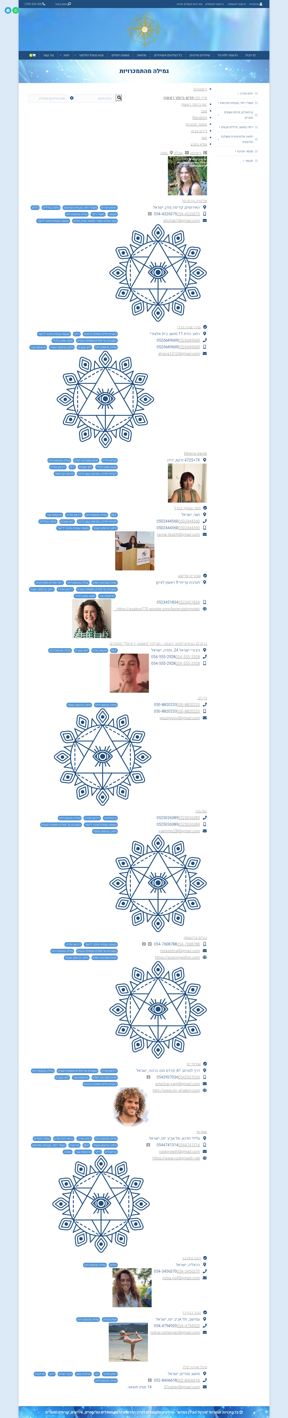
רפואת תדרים (109, 208)
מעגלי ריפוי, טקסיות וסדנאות (80, 208)
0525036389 (189, 818)
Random (199, 118)
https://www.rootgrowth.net (176, 1158)
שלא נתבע (199, 144)
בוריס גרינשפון (195, 937)
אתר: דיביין (50, 1415)
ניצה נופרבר (191, 1258)
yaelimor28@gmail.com (179, 831)
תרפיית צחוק (83, 1374)
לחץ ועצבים (84, 347)
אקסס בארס (99, 650)
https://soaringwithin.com (177, 957)
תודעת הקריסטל (64, 474)
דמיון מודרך (84, 1139)
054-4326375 (188, 214)
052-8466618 (188, 1380)
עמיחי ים (194, 1064)
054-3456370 (188, 1271)
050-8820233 (188, 705)
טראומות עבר (38, 347)
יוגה (97, 1374)
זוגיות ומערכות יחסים (86, 460)
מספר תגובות (196, 124)
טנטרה (67, 1152)
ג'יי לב (202, 698)
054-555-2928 (188, 657)
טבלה (179, 153)
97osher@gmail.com (182, 1387)
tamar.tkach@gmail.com (178, 534)
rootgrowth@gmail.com (179, 1151)
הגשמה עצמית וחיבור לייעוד (53, 221)
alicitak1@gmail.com (181, 220)
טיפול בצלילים (51, 208)
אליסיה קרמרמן (194, 201)
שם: (204, 111)
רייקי (77, 334)
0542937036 (189, 1077)
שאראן (201, 1132)
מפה (164, 153)
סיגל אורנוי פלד (194, 1367)
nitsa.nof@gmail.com (181, 1278)
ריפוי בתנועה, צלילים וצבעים (237, 127)
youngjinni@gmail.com (179, 718)
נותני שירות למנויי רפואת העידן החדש (95, 221)
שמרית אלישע (189, 576)
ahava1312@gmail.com (179, 354)
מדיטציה (74, 1145)
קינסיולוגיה (110, 818)
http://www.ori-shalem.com (176, 1090)
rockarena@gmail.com (180, 951)
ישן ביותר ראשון (194, 104)
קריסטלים (111, 1152)
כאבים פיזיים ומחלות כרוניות (100, 334)
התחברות (254, 4)
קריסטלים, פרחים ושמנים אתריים (238, 115)
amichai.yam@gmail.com (177, 1084)
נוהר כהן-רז (192, 1312)
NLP (114, 515)
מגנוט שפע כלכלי (63, 341)
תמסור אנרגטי (245, 151)
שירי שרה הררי (189, 327)
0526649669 (189, 340)
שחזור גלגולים (42, 1139)
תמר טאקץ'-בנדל (187, 508)
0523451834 (189, 602)
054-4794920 (188, 1326)
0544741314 (189, 1145)
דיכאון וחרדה (57, 467)
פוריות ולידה (109, 460)
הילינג (35, 208)
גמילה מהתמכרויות (76, 214)
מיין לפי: (185, 98)
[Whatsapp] (15, 10)
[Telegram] (8, 10)
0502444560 (189, 521)
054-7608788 (188, 944)
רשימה (196, 153)
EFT (72, 467)
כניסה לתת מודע (63, 1139)
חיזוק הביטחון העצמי (61, 347)
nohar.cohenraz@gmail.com (175, 1332)
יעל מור (201, 811)
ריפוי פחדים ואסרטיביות (49, 583)
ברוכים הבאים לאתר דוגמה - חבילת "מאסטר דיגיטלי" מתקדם (158, 643)
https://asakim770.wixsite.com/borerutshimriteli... (157, 609)
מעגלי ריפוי (98, 214)
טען (204, 137)
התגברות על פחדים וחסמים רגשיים (97, 341)
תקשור (113, 214)
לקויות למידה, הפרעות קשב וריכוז (97, 474)
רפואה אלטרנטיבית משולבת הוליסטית (237, 139)
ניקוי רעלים (65, 1374)
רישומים (200, 89)
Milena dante (195, 453)
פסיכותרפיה (110, 1319)
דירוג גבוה (199, 131)
